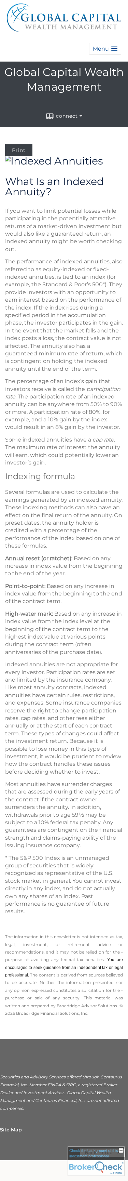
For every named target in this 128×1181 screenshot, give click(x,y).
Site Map (11, 1130)
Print (19, 150)
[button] (105, 49)
